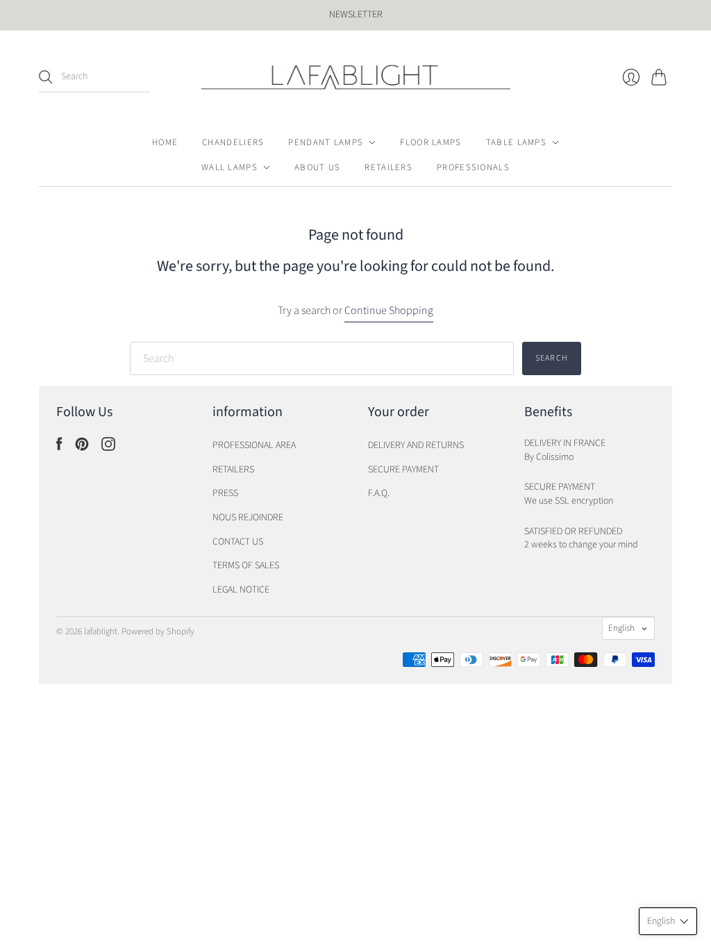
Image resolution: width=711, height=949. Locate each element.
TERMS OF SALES (245, 565)
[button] (667, 921)
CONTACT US (237, 542)
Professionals (473, 167)
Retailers (388, 167)
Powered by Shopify (158, 631)
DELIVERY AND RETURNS (416, 445)
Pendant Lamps (325, 142)
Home (165, 142)
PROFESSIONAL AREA (254, 445)
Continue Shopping (388, 310)
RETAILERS (233, 470)
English (621, 628)
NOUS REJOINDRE (247, 518)
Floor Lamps (430, 142)
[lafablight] (355, 77)
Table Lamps (516, 142)
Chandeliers (233, 142)
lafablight (100, 631)
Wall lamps (229, 167)
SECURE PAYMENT (403, 470)
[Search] (46, 77)
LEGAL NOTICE (240, 590)
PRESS (225, 493)
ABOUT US (317, 167)
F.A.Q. (379, 493)
